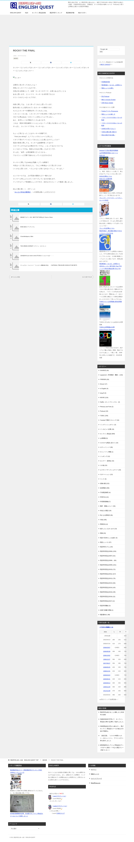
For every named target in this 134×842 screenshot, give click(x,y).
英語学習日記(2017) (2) (107, 601)
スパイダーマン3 (87, 277)
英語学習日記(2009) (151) (108, 565)
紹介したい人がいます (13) (108, 528)
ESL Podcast (105, 96)
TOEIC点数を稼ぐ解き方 (109, 132)
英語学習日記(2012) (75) (107, 578)
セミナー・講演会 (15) (107, 461)
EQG (26, 13)
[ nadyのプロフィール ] (60, 806)
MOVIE (16, 58)
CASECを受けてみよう (108, 128)
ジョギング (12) (105, 456)
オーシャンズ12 (15, 277)
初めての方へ (82, 13)
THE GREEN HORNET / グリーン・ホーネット (33, 246)
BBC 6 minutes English (108, 99)
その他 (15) (103, 465)
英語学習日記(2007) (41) (107, 556)
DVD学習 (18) (104, 370)
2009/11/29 (106, 687)
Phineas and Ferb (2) (106, 406)
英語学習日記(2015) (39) (107, 592)
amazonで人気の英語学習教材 (108, 150)
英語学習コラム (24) (106, 547)
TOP (24, 760)
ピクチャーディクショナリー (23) (110, 470)
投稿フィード (95, 774)
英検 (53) (103, 533)
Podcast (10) (104, 411)
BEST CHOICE (105, 64)
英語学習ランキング (56, 13)
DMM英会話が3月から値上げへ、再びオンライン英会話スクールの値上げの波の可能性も (112, 728)
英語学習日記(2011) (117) (108, 574)
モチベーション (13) (106, 474)
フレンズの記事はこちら (106, 228)
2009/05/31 (106, 679)
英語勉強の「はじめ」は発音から (111, 85)
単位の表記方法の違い (108, 135)
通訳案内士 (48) (105, 614)
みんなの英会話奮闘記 (23, 192)
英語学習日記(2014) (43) (107, 587)
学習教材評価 (105, 82)
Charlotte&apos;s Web (26, 236)
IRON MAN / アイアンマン (27, 227)
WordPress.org (95, 783)
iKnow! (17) (103, 384)
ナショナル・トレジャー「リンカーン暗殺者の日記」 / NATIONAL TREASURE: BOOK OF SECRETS (48, 265)
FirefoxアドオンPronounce (109, 111)
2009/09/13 (106, 683)
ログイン (93, 769)
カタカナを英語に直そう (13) (109, 443)
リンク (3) (103, 479)
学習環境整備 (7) (105, 501)
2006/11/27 (106, 659)
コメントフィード (96, 778)
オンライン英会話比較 (39, 13)
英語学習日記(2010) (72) (107, 569)
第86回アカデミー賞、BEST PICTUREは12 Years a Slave (36, 217)
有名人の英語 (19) (105, 510)
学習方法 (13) (104, 497)
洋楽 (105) (103, 519)
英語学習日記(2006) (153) (108, 551)
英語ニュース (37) (105, 542)
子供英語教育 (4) (105, 492)
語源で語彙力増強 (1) (106, 610)
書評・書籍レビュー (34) (107, 506)
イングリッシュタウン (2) (108, 424)
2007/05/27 (106, 663)
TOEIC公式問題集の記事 (107, 327)
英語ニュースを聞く (107, 88)
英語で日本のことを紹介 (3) (108, 538)
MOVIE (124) (104, 397)
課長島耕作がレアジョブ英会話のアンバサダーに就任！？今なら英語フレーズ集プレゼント (112, 747)
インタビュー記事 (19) (107, 429)
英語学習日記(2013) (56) (107, 583)
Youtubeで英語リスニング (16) (109, 420)
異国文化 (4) (104, 524)
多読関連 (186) (104, 488)
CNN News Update (107, 103)
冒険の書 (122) (104, 483)
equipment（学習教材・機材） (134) (111, 375)
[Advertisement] (67, 29)
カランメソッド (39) (106, 447)
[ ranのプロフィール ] (59, 796)
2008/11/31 (106, 671)
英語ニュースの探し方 (108, 114)
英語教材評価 (70, 13)
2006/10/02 (106, 655)
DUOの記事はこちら (105, 176)
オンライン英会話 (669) (107, 434)
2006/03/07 (106, 647)
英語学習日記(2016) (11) (107, 596)
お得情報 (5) (104, 438)
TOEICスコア (60, 813)
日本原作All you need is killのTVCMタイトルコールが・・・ (37, 255)
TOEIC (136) (104, 415)
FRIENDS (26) (104, 379)
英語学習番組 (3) (105, 605)
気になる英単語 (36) (106, 515)
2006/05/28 (106, 651)
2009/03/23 (106, 675)
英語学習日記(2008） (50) (108, 560)
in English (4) (104, 388)
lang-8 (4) (103, 393)
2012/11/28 (106, 691)
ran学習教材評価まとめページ (108, 153)
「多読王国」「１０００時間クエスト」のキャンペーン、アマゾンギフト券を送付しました (112, 738)
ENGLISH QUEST (15, 13)
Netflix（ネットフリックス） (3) (110, 402)
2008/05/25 (106, 667)
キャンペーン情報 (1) (106, 452)
